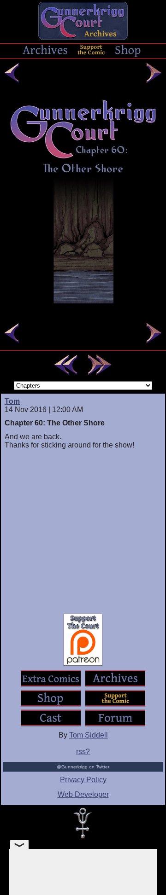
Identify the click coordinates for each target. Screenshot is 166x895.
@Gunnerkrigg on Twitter (83, 766)
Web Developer (83, 794)
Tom (12, 401)
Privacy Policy (83, 780)
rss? (83, 752)
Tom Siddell (88, 735)
